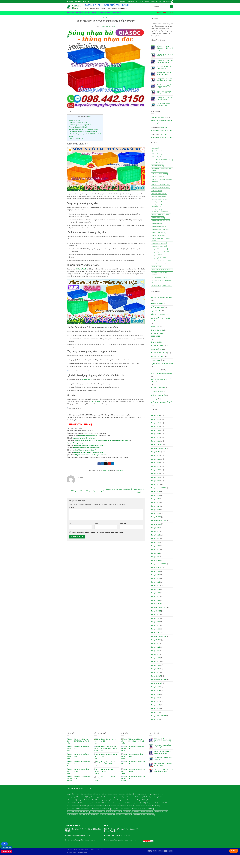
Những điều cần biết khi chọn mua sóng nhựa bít (83, 129)
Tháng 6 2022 (155, 582)
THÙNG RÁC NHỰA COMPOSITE (157, 335)
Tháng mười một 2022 (158, 564)
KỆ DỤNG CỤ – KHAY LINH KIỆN (162, 364)
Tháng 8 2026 (155, 415)
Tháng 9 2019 (155, 687)
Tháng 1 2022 (155, 600)
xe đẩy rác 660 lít (156, 285)
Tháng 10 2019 (156, 683)
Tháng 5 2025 (155, 470)
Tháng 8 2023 (155, 531)
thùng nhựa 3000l (93, 800)
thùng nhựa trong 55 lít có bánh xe (161, 220)
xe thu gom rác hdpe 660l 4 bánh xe (89, 814)
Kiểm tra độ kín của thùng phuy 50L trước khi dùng (165, 48)
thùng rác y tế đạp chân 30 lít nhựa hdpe (142, 808)
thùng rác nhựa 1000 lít (152, 805)
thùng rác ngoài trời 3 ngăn (118, 805)
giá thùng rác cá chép (140, 794)
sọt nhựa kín (114, 797)
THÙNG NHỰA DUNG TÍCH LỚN (162, 402)
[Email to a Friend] (106, 463)
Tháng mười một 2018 (158, 716)
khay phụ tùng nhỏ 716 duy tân (75, 797)
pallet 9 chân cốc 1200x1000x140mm (162, 159)
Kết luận (71, 136)
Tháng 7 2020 (155, 650)
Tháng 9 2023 (155, 528)
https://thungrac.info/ (122, 440)
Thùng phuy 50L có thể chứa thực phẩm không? (164, 79)
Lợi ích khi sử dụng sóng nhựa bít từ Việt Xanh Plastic (85, 134)
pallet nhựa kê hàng (157, 190)
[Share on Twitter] (102, 463)
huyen (115, 26)
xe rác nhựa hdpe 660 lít (161, 811)
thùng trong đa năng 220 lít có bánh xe (162, 258)
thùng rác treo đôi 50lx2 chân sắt (100, 808)
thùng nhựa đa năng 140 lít (159, 226)
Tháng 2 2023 (155, 553)
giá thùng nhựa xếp (157, 157)
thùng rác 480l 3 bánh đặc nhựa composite (103, 802)
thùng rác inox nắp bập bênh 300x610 (157, 802)
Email (96, 523)
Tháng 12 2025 (156, 444)
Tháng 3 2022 (155, 593)
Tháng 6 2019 (155, 698)
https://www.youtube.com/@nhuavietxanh (88, 445)
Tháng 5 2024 (155, 502)
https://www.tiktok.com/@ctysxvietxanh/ (87, 447)
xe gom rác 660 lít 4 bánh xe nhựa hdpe (142, 811)
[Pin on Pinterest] (109, 463)
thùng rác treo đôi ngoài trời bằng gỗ (120, 808)
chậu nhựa (121, 794)
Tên (70, 523)
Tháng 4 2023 (155, 546)
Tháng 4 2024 (155, 506)
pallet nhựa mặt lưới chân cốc (159, 202)
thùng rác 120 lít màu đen (158, 232)
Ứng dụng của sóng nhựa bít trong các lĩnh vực (82, 131)
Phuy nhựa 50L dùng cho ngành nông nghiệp (165, 61)
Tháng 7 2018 (155, 719)
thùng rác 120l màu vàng (158, 235)
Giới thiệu (122, 1)
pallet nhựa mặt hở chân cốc (159, 193)
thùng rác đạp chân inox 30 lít (114, 811)
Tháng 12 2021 (156, 603)
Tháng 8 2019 (155, 690)
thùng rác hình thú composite (159, 249)
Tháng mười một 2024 (158, 488)
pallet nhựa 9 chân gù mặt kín (159, 173)
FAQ (152, 1)
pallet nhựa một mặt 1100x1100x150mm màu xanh (160, 210)
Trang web (123, 523)
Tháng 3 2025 (155, 477)
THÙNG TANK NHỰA (158, 388)
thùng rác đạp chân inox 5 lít (97, 811)
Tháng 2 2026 (155, 437)
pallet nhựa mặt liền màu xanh (159, 199)
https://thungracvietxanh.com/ (104, 440)
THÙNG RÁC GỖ (156, 342)
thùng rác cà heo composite (159, 243)
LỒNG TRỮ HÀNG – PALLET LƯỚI (160, 319)
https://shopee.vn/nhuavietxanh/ (85, 450)
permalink (120, 470)
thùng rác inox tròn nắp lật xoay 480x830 (99, 805)
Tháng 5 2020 (155, 658)
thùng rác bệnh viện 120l (123, 802)
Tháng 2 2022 (155, 596)
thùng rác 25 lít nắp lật (143, 800)
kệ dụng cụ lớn (89, 797)
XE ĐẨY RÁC (155, 326)
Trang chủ (70, 12)
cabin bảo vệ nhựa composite (109, 794)
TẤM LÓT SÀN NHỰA (158, 314)
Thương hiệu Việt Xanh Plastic (77, 127)
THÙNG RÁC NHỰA (158, 345)
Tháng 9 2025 (155, 455)
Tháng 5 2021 (155, 618)
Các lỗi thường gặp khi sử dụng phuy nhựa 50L (165, 86)
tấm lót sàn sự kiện (157, 266)
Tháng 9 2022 (155, 571)
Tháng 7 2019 (155, 694)
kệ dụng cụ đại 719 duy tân (102, 797)
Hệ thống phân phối (132, 1)
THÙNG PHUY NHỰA (158, 395)
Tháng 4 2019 (155, 705)
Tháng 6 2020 (155, 654)
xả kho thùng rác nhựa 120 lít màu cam (144, 814)
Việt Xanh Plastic (80, 269)
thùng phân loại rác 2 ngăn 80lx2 (160, 229)
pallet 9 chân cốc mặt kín (158, 162)
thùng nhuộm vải (71, 800)
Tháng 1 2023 (155, 557)
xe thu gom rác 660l (72, 814)
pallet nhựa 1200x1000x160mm (160, 187)
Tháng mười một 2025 (158, 448)
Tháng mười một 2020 (158, 636)
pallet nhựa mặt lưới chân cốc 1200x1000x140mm (159, 205)
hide (89, 116)
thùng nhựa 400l (82, 800)
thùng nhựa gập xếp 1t (105, 800)
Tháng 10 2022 (156, 567)
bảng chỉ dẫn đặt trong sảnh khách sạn (90, 794)
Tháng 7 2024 (155, 495)
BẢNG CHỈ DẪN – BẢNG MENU (161, 373)
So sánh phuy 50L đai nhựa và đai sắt (164, 67)
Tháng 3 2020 (155, 665)
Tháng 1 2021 (155, 629)
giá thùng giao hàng (157, 154)
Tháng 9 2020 (155, 643)
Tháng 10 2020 (156, 640)
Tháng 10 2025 (156, 452)
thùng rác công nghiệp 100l (159, 246)
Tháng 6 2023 (155, 538)
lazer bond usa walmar (158, 117)
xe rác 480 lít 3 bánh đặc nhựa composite (159, 273)
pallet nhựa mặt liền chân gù (159, 196)
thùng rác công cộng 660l (138, 802)
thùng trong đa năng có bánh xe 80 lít (161, 260)
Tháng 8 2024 (155, 491)
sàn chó (168, 214)
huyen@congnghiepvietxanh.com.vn (84, 438)
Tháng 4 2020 (155, 661)
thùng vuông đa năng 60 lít (159, 263)
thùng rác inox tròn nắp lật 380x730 (76, 805)
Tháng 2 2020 (155, 669)
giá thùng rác (129, 794)
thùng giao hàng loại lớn (158, 217)
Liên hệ (147, 1)
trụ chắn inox (127, 811)
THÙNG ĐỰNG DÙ (157, 330)
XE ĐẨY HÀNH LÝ (157, 303)
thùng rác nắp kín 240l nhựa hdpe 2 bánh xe (78, 808)
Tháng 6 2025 (155, 466)
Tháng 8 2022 (155, 575)
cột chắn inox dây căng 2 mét (159, 151)
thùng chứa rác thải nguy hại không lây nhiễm (151, 797)
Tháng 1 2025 (155, 484)
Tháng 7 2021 (155, 614)
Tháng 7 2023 (155, 535)
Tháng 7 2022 (155, 578)
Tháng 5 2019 (155, 701)
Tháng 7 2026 (155, 419)
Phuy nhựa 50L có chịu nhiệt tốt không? (164, 98)
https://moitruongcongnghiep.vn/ (77, 443)
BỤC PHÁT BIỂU (156, 311)
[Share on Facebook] (99, 463)
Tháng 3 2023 (155, 549)
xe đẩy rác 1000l (166, 285)
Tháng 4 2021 (155, 622)
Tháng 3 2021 (155, 625)
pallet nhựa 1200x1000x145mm (160, 184)
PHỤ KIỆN (154, 399)
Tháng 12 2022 (156, 560)
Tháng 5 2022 (155, 585)
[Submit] (171, 6)
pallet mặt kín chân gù (157, 165)
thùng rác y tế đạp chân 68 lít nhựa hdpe (77, 811)
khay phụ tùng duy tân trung (155, 794)
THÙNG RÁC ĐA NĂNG (159, 353)
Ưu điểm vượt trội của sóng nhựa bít (79, 125)
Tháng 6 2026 (155, 423)
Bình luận (72, 507)
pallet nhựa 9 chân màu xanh (159, 176)
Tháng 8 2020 (155, 647)
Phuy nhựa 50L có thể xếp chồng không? (164, 73)
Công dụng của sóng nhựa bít (77, 122)
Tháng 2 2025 (155, 481)
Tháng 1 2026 (155, 441)
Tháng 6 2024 (155, 499)
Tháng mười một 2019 (158, 679)
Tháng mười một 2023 (158, 520)
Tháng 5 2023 (155, 542)
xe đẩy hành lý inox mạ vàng (107, 814)
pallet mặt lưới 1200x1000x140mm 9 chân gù (162, 169)
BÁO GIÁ (233, 851)
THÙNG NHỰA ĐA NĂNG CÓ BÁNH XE (161, 381)
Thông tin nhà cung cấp (101, 12)
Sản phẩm (79, 12)
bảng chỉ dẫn (155, 148)
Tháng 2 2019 (155, 712)
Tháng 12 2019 (156, 676)
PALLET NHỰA (156, 360)
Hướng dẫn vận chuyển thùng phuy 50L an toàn (164, 92)
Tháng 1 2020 (155, 672)
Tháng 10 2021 (156, 611)
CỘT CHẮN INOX (157, 391)
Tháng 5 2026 (155, 426)
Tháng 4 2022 (155, 589)
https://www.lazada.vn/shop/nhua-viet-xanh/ (88, 452)
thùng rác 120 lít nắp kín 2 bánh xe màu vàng (79, 802)
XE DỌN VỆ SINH (157, 349)
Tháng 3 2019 (155, 708)
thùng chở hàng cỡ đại (132, 797)
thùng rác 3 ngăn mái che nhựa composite (124, 800)
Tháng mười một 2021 (158, 607)
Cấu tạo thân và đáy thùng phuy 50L (163, 104)
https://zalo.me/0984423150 (87, 435)
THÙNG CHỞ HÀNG (158, 356)
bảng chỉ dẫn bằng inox (73, 794)
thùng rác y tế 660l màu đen (159, 255)
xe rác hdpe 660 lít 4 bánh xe (159, 277)
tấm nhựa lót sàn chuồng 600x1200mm (162, 269)
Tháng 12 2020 (156, 632)
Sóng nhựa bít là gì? (74, 120)
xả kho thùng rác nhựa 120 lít (124, 814)
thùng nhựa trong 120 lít (158, 223)
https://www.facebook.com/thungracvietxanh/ (90, 455)
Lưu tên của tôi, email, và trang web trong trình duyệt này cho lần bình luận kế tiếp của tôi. (97, 532)
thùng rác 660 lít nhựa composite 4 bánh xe (161, 239)
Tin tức (141, 1)
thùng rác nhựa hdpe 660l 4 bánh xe (161, 252)
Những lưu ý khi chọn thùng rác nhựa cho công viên (88, 491)
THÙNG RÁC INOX (157, 307)
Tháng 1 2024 (155, 513)
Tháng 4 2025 (155, 473)
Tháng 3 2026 (155, 433)
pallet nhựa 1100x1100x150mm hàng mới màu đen (162, 180)
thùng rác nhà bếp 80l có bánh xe (136, 805)
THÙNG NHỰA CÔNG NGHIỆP (161, 297)
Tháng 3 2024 (155, 509)
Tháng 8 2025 (155, 459)
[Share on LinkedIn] (112, 463)
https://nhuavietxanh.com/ (83, 440)
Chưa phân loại (106, 18)
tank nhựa (121, 797)
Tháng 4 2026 (155, 430)
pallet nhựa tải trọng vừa (158, 214)
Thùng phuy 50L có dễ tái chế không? (165, 55)
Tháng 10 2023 (156, 524)
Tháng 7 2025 (155, 462)
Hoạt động (117, 12)
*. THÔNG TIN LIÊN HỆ (75, 138)
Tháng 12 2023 (156, 517)
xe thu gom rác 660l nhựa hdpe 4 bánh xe (162, 281)
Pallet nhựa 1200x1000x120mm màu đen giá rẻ (161, 122)
